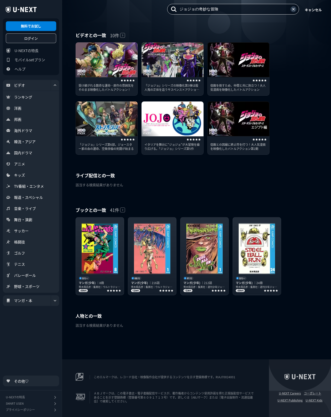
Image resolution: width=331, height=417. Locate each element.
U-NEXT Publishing (290, 400)
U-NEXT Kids (314, 400)
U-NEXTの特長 (27, 50)
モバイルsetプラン (30, 59)
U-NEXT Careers (290, 393)
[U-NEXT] (21, 10)
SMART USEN (15, 403)
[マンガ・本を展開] (55, 300)
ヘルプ (20, 68)
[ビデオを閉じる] (55, 85)
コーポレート (312, 393)
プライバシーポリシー (20, 410)
